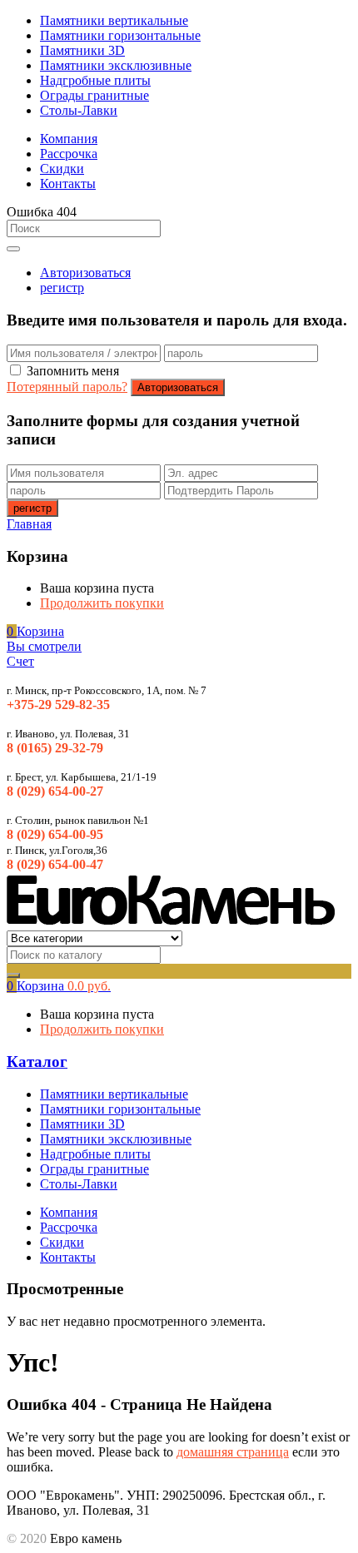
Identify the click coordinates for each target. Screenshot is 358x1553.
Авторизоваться (85, 272)
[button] (35, 631)
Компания (68, 138)
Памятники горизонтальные (120, 35)
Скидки (62, 168)
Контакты (68, 183)
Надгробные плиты (95, 80)
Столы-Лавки (78, 110)
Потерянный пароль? (67, 387)
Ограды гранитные (94, 95)
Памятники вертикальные (114, 20)
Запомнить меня (73, 371)
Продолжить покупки (102, 603)
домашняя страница (233, 1452)
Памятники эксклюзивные (115, 65)
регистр (62, 287)
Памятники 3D (82, 50)
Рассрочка (68, 153)
